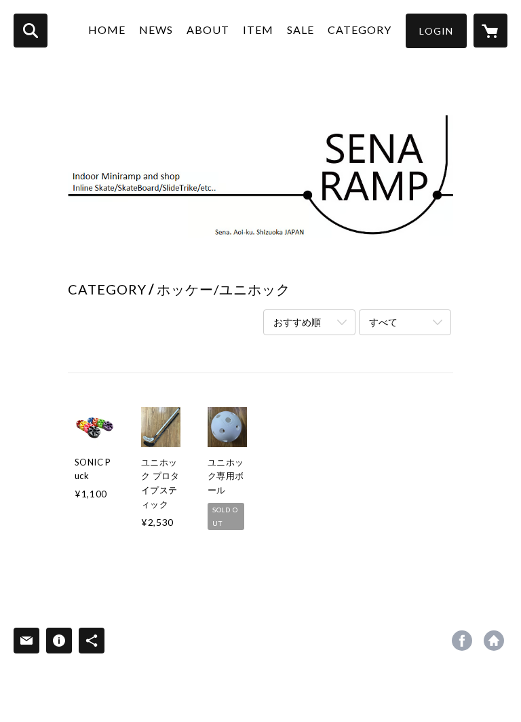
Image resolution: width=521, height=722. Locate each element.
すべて (383, 322)
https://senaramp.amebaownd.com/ (494, 640)
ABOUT (208, 29)
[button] (436, 31)
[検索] (30, 31)
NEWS (156, 29)
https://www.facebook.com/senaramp (462, 640)
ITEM (258, 29)
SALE (300, 29)
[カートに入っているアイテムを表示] (490, 31)
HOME (107, 29)
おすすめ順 (297, 322)
